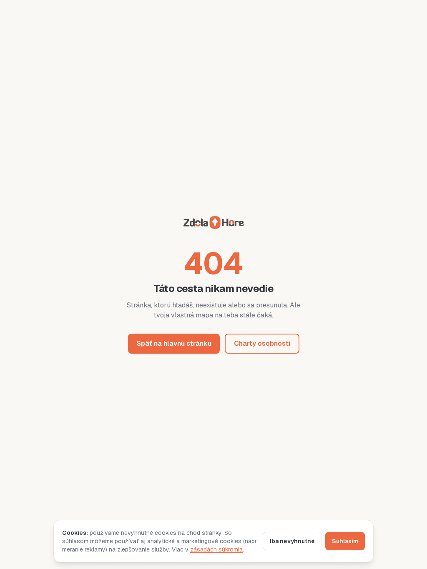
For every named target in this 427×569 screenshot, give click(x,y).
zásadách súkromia (216, 549)
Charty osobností (262, 343)
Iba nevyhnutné (292, 541)
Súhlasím (345, 541)
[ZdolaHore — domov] (213, 224)
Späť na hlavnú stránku (173, 343)
